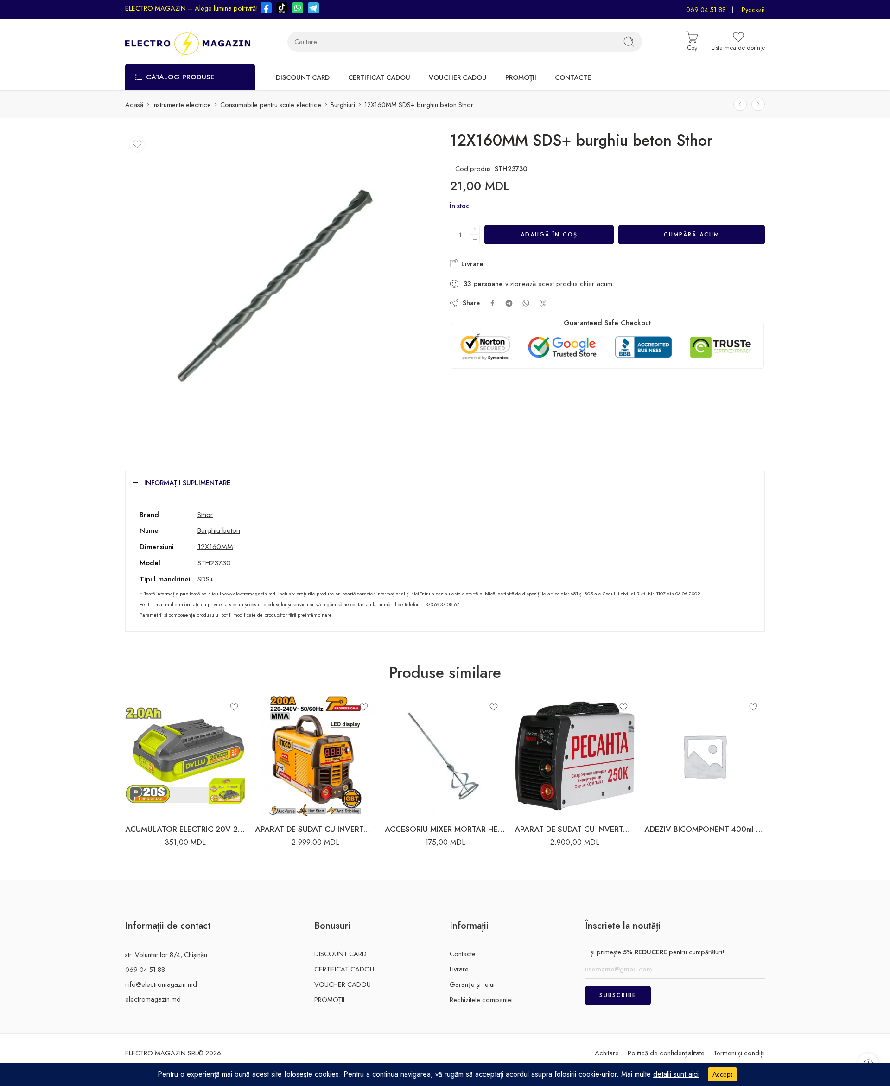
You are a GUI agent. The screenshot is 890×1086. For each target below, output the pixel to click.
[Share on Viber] (543, 303)
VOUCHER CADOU (458, 77)
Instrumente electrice (182, 104)
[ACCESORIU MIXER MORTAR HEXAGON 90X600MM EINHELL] (445, 756)
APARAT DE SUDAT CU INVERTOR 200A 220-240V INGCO (315, 829)
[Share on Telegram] (509, 303)
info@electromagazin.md (161, 984)
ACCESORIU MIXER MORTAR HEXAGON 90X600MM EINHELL (445, 829)
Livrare (471, 264)
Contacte (463, 953)
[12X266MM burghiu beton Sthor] (758, 104)
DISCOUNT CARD (303, 77)
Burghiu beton (218, 530)
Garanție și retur (473, 984)
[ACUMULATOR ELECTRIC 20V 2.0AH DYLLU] (185, 756)
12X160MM (215, 546)
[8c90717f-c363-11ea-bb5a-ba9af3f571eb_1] (279, 286)
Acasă (134, 104)
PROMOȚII (520, 77)
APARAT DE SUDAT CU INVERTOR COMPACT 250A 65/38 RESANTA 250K (575, 829)
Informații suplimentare (187, 482)
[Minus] (475, 239)
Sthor (205, 514)
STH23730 (214, 562)
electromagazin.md (153, 999)
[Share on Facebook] (492, 303)
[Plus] (475, 230)
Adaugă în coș (549, 234)
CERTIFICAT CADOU (379, 77)
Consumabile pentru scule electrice (270, 104)
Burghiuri (343, 104)
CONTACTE (573, 77)
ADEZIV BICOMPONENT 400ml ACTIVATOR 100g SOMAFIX (704, 829)
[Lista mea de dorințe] (137, 144)
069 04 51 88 (706, 9)
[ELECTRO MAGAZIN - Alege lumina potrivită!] (187, 41)
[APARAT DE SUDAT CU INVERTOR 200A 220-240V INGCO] (315, 756)
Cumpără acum (691, 234)
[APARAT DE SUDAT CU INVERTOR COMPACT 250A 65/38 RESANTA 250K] (575, 756)
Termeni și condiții (739, 1053)
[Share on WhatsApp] (526, 303)
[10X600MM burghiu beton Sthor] (740, 104)
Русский (753, 9)
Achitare (607, 1053)
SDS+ (205, 579)
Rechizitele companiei (481, 999)
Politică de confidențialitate (666, 1053)
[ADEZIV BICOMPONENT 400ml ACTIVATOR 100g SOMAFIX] (704, 756)
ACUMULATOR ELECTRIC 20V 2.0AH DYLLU (185, 829)
